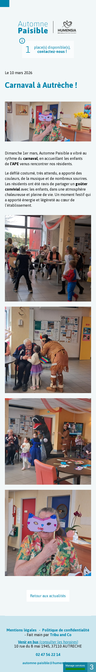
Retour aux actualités (48, 596)
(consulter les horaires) (48, 642)
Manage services (75, 665)
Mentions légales (22, 630)
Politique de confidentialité (65, 630)
